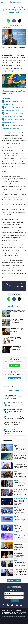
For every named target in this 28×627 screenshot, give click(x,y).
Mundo (16, 445)
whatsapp (14, 286)
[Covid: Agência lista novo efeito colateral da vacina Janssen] (3, 477)
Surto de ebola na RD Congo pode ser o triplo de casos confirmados (20, 537)
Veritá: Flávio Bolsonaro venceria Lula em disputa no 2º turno (14, 431)
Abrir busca (26, 2)
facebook (5, 286)
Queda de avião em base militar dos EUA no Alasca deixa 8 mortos (20, 511)
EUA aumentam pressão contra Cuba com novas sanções (19, 519)
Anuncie (3, 610)
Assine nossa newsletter (14, 590)
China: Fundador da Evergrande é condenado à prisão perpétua (19, 529)
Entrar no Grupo (15, 378)
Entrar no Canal (14, 365)
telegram (18, 286)
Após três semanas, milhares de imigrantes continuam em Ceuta (20, 475)
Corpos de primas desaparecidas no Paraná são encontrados (13, 396)
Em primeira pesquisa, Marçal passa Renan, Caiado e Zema (14, 417)
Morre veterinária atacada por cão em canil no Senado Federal (14, 411)
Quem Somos (18, 610)
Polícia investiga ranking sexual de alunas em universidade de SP (13, 424)
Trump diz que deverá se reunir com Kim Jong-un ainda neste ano (20, 565)
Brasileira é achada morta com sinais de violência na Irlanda (19, 484)
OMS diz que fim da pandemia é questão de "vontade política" (20, 448)
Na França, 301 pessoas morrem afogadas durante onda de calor (20, 457)
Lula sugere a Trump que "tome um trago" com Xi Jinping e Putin (20, 493)
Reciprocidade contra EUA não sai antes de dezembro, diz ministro (20, 573)
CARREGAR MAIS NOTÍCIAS (14, 580)
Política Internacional (21, 463)
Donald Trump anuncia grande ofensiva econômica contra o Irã (19, 547)
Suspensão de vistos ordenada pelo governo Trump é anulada (20, 466)
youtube (22, 286)
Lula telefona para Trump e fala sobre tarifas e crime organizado (19, 502)
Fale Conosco (10, 610)
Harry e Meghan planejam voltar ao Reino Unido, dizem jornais (19, 556)
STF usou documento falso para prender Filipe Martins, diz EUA (14, 403)
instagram (10, 286)
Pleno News (15, 2)
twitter (14, 289)
